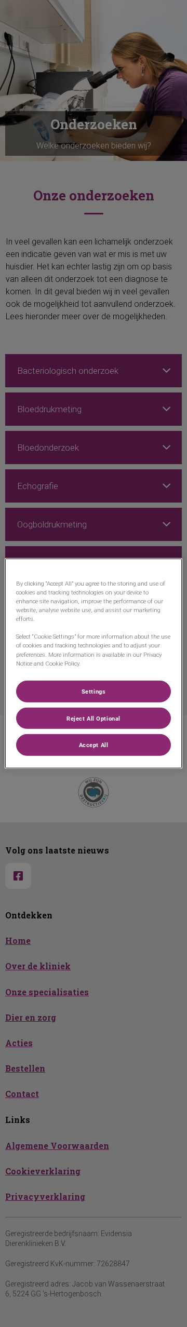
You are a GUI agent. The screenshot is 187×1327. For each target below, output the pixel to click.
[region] (93, 663)
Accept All (94, 745)
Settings (94, 691)
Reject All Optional (93, 718)
